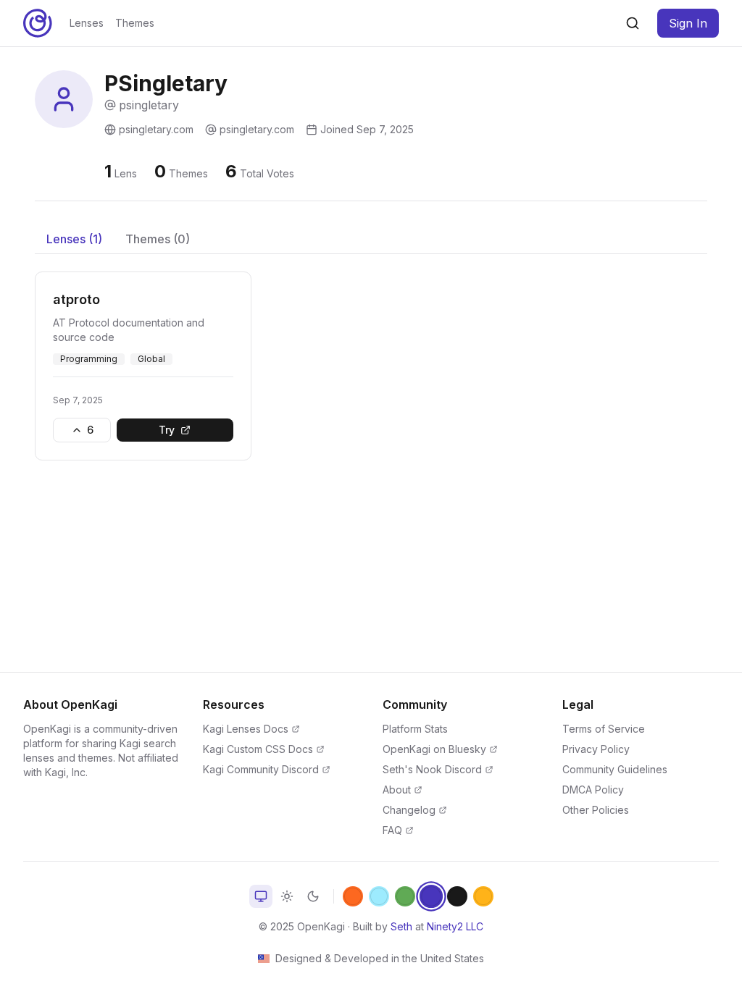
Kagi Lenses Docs (245, 729)
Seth (401, 926)
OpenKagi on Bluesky (434, 749)
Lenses (87, 23)
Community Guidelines (614, 769)
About (397, 789)
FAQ (392, 830)
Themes (134, 23)
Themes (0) (157, 239)
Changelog (409, 810)
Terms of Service (603, 729)
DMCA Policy (593, 789)
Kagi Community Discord (261, 769)
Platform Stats (415, 729)
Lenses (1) (74, 239)
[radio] (260, 896)
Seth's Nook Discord (432, 769)
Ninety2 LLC (455, 926)
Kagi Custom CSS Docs (258, 749)
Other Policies (595, 810)
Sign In (688, 23)
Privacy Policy (596, 749)
